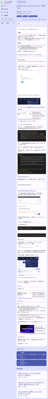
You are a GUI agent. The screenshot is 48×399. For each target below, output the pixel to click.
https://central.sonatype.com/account (27, 190)
